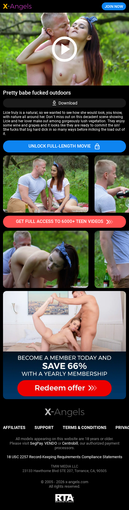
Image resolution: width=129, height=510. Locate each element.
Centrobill (70, 443)
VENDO (50, 443)
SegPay (36, 443)
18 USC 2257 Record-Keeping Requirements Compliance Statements (64, 457)
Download (67, 103)
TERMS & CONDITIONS (84, 427)
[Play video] (64, 49)
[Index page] (43, 6)
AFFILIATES (14, 427)
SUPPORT (44, 427)
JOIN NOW (114, 6)
